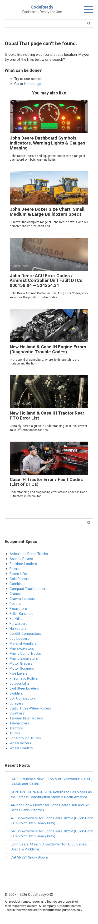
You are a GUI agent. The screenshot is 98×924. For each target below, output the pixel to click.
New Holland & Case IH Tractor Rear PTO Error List (47, 415)
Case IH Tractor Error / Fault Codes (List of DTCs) (46, 482)
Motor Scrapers (22, 668)
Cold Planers (19, 579)
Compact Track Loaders (28, 589)
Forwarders (18, 623)
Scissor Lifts (19, 683)
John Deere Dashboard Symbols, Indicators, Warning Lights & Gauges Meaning (47, 143)
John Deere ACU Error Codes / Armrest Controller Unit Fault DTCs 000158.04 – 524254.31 (46, 280)
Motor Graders (21, 663)
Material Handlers (23, 643)
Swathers (17, 713)
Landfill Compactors (25, 633)
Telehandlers (19, 723)
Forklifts (16, 618)
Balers (14, 569)
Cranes (15, 594)
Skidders (16, 693)
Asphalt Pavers (21, 559)
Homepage (32, 84)
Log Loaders (19, 638)
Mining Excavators (24, 658)
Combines (17, 584)
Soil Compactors (23, 698)
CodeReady (42, 7)
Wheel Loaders (21, 748)
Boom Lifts (18, 574)
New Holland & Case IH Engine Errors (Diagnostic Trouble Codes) (48, 349)
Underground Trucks (25, 738)
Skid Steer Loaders (24, 688)
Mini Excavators (22, 648)
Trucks (15, 733)
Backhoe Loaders (23, 564)
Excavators (18, 609)
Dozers (15, 604)
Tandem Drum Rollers (26, 718)
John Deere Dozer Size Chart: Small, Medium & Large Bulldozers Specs (48, 211)
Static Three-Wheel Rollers (30, 708)
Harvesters (18, 628)
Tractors (16, 728)
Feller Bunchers (22, 613)
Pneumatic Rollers (24, 678)
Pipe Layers (19, 673)
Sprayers (16, 703)
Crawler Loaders (22, 599)
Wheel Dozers (20, 743)
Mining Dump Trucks (25, 653)
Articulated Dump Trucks (29, 554)
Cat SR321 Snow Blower (30, 857)
